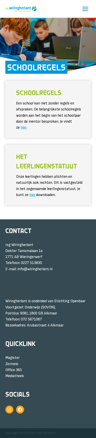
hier (32, 195)
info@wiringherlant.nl (34, 269)
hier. (24, 127)
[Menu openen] (85, 8)
